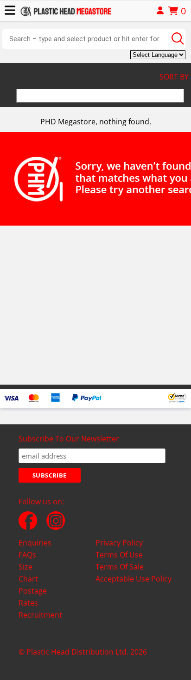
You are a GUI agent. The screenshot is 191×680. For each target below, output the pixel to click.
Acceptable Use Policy (134, 579)
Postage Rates (33, 597)
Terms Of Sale (120, 567)
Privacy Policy (119, 543)
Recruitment (40, 615)
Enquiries (35, 543)
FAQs (27, 555)
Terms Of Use (119, 555)
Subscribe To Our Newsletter (69, 439)
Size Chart (28, 573)
